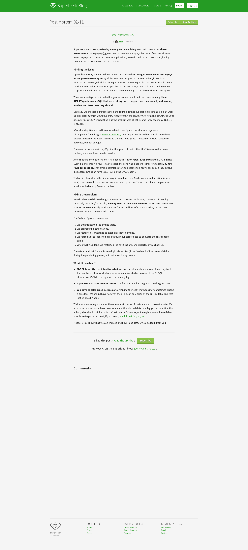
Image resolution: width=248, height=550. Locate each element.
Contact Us (166, 527)
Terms (89, 533)
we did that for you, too (132, 316)
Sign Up (192, 5)
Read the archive (123, 340)
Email (163, 530)
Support (127, 533)
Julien (120, 41)
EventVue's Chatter (144, 348)
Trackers (156, 5)
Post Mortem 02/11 (124, 34)
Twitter (164, 533)
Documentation (130, 527)
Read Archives (189, 22)
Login (179, 5)
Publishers (127, 5)
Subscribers (142, 5)
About (89, 527)
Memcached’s (111, 134)
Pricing (168, 5)
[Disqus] (124, 407)
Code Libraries (130, 530)
